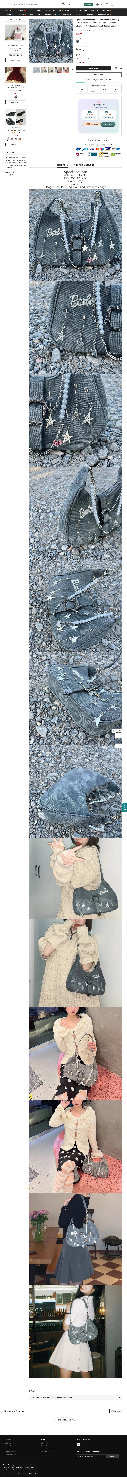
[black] (8, 139)
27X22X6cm (79, 50)
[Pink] (12, 139)
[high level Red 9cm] (19, 139)
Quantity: (78, 55)
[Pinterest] (78, 1444)
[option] (51, 41)
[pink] (10, 54)
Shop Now (108, 124)
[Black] (17, 54)
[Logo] (66, 4)
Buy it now (98, 75)
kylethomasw (16, 43)
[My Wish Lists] (107, 5)
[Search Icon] (102, 4)
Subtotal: (78, 62)
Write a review (116, 1411)
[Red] (15, 139)
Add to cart (16, 60)
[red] (21, 54)
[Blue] (14, 54)
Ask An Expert (105, 140)
